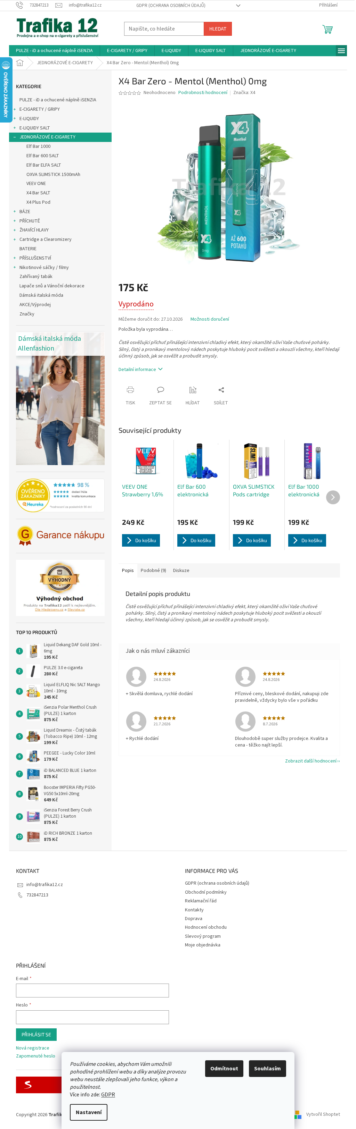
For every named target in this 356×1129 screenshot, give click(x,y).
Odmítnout (224, 1068)
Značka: (244, 92)
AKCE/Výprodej (35, 304)
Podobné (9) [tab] (153, 570)
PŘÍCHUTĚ (29, 221)
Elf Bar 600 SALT (42, 155)
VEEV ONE (36, 183)
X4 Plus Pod (38, 202)
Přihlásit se (36, 1034)
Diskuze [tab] (181, 570)
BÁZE (24, 211)
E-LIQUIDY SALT (34, 128)
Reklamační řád (201, 901)
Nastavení (89, 1112)
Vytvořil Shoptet (323, 1114)
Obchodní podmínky (206, 892)
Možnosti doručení (210, 319)
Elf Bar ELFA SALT (43, 165)
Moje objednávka (202, 945)
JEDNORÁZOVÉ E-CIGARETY (47, 137)
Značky (26, 314)
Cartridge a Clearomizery (45, 239)
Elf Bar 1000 (38, 146)
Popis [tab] (128, 570)
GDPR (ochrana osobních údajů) (170, 5)
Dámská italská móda (41, 295)
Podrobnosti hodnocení (202, 93)
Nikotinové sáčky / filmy (44, 267)
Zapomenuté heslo (35, 1056)
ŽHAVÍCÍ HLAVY (34, 230)
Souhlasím (267, 1068)
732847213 (37, 895)
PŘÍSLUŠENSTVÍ (35, 258)
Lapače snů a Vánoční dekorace (51, 286)
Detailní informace (137, 369)
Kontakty (194, 910)
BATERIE (28, 248)
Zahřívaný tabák (35, 276)
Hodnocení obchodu (206, 927)
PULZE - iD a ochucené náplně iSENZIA (57, 99)
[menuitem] (54, 50)
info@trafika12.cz (44, 884)
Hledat (217, 29)
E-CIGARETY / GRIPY (39, 109)
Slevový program (203, 936)
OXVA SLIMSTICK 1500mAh (53, 174)
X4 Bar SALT (38, 192)
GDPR (108, 1094)
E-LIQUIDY (29, 118)
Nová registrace (32, 1048)
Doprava (193, 918)
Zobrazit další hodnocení (311, 761)
